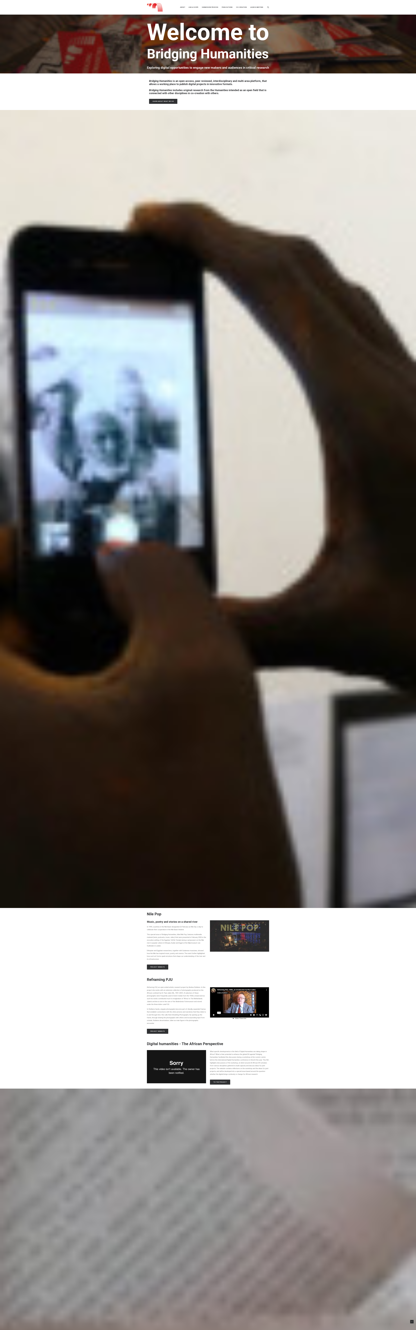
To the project (220, 1082)
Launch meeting (256, 7)
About (182, 7)
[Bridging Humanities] (155, 7)
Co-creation (241, 7)
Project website (157, 967)
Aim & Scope (193, 7)
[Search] (268, 7)
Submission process (210, 7)
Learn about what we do (163, 101)
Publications (227, 7)
